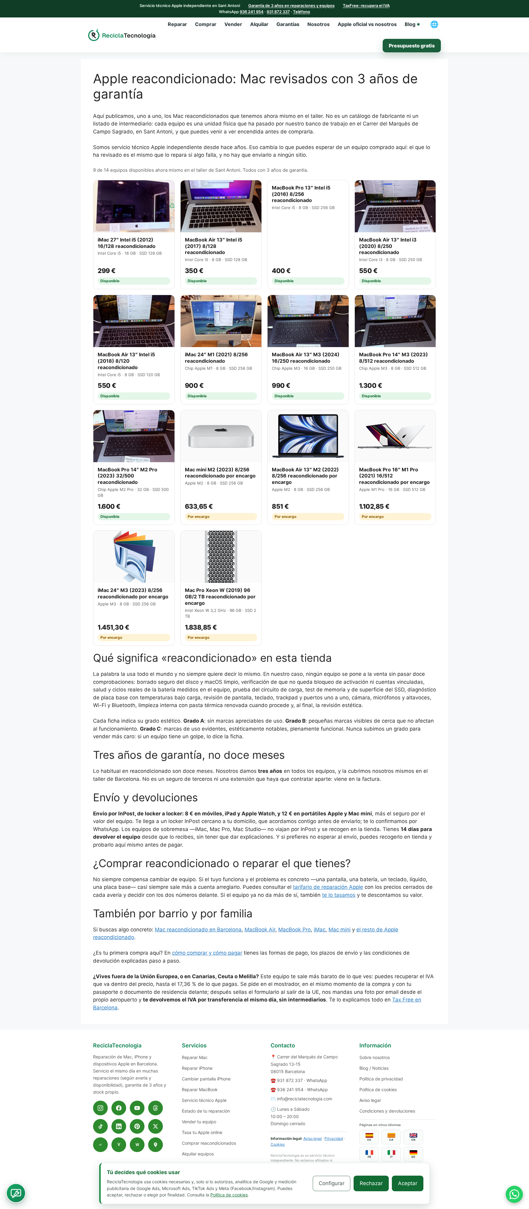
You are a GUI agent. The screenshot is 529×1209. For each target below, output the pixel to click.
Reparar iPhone (197, 1068)
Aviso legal (312, 1138)
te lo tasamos (338, 895)
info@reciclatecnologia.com (304, 1098)
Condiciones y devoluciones (387, 1111)
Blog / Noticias (373, 1068)
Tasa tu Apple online (202, 1132)
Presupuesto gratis (412, 46)
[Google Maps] (155, 1144)
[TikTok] (100, 1126)
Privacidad (334, 1138)
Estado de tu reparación (206, 1111)
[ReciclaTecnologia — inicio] (122, 35)
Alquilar (259, 24)
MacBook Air (260, 929)
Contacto (283, 1045)
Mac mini (339, 929)
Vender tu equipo (199, 1121)
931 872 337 (278, 11)
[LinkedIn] (118, 1126)
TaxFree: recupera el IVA (366, 5)
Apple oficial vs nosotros (367, 24)
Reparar (177, 24)
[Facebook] (118, 1108)
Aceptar (407, 1183)
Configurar (331, 1183)
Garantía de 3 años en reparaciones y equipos (291, 5)
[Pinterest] (137, 1126)
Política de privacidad (381, 1078)
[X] (155, 1126)
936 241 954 (252, 11)
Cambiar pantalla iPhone (206, 1078)
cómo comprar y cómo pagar (207, 953)
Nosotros (318, 24)
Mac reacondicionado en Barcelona (198, 929)
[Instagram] (100, 1108)
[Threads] (155, 1108)
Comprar (205, 24)
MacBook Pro (294, 929)
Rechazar (371, 1183)
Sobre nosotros (374, 1057)
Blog (410, 24)
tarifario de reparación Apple (328, 887)
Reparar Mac (195, 1057)
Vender (233, 24)
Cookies (278, 1144)
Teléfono (301, 11)
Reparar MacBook (200, 1089)
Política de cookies (378, 1089)
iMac (319, 929)
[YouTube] (137, 1108)
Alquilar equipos (198, 1153)
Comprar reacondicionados (209, 1143)
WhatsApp (316, 1080)
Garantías (287, 24)
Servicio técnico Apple (204, 1100)
